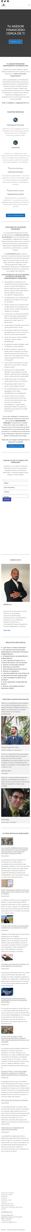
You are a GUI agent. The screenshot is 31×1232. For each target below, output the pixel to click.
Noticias (3, 1209)
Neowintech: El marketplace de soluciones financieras (12, 1128)
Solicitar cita (15, 42)
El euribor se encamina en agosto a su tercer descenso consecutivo (15, 965)
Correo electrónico (9, 487)
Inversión (4, 1201)
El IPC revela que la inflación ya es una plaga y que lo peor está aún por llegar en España (15, 891)
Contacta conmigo (15, 446)
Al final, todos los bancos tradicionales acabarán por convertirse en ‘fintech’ (15, 927)
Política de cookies (6, 1194)
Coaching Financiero (15, 172)
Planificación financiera (15, 125)
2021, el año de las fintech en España (14, 1100)
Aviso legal (4, 1196)
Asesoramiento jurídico (15, 194)
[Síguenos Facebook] (8, 1)
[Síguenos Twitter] (5, 1)
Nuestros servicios (6, 1200)
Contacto (4, 1198)
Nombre (6, 483)
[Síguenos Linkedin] (2, 1)
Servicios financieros (15, 215)
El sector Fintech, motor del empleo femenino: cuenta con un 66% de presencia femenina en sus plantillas (14, 1073)
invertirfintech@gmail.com (9, 1222)
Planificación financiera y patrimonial (11, 1207)
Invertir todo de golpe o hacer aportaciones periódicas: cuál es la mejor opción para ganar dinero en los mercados (15, 1039)
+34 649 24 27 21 (6, 1220)
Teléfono (6, 492)
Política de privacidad (7, 1193)
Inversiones (15, 147)
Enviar (7, 499)
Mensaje (6, 496)
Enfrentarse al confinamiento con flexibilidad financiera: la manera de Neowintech (14, 1000)
